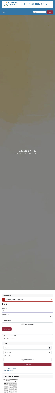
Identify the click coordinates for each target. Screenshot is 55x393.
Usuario (5, 308)
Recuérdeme (7, 320)
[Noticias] (11, 389)
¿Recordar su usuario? (9, 339)
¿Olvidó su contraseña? (10, 336)
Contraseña (5, 314)
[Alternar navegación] (3, 12)
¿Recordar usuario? (9, 370)
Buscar (49, 12)
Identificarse (7, 329)
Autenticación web (29, 324)
